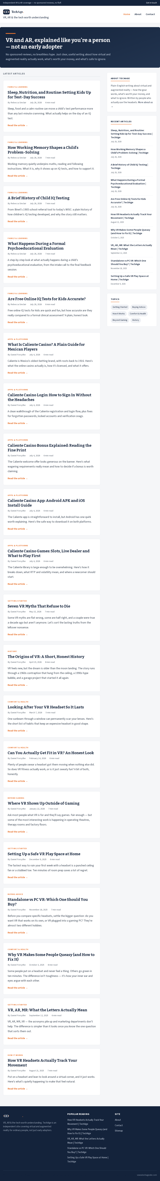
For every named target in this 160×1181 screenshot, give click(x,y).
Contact (150, 14)
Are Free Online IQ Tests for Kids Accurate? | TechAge (128, 200)
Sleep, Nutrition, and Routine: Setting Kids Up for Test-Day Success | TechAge (131, 134)
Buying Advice (138, 307)
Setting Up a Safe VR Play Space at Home (44, 854)
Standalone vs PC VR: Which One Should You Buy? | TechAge (128, 262)
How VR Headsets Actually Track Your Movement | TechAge (131, 216)
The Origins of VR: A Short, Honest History (46, 657)
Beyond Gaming (120, 320)
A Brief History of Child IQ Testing (39, 198)
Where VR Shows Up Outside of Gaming (44, 803)
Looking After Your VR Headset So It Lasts (46, 707)
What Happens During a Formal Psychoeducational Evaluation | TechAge (128, 183)
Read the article (16, 125)
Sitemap (119, 1130)
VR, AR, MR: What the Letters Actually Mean (47, 1010)
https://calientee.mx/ (126, 1174)
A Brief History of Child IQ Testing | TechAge (129, 166)
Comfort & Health (138, 313)
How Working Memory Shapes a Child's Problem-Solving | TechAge (129, 151)
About (138, 14)
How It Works (119, 313)
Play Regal (77, 1174)
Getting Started (120, 307)
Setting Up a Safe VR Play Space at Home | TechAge (130, 277)
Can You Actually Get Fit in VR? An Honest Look (51, 753)
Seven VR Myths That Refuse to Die (39, 606)
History (135, 320)
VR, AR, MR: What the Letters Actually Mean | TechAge (131, 247)
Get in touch (151, 2)
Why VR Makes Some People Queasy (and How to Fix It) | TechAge (130, 231)
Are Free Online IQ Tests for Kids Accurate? (47, 299)
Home (126, 14)
